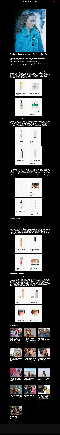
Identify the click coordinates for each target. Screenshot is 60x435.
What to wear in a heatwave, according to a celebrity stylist (44, 339)
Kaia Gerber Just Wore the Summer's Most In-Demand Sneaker (15, 379)
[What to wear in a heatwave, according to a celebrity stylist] (44, 332)
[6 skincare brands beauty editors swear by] (30, 332)
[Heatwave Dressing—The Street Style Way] (30, 389)
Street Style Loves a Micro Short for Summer (29, 379)
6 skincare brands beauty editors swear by (29, 339)
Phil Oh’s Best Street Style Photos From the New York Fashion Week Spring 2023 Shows (15, 340)
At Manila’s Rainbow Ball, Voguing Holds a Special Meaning (15, 417)
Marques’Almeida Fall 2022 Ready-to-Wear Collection (43, 379)
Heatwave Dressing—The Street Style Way (29, 396)
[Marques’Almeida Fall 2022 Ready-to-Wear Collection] (44, 372)
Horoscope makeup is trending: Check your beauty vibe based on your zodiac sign (44, 359)
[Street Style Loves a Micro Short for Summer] (30, 372)
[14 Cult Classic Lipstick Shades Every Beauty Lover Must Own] (16, 389)
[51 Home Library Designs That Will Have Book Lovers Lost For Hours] (16, 352)
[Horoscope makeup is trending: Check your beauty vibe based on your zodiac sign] (44, 352)
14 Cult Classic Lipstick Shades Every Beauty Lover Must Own (16, 396)
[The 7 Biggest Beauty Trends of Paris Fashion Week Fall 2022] (30, 352)
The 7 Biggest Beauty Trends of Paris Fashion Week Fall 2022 (30, 359)
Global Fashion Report (30, 1)
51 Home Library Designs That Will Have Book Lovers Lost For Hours (16, 359)
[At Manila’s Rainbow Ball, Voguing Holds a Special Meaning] (16, 410)
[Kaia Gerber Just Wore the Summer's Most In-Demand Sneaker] (16, 372)
